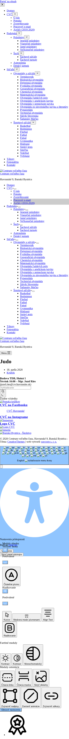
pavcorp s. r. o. (49, 441)
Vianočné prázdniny (30, 215)
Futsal (23, 305)
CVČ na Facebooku (13, 405)
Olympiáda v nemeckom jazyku (37, 272)
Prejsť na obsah (8, 1)
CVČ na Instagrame (14, 417)
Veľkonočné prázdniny (32, 221)
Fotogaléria (13, 329)
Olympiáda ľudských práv (34, 266)
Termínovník (27, 245)
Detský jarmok (21, 236)
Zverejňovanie (21, 197)
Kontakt (11, 332)
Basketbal (25, 293)
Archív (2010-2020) (24, 203)
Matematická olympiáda (32, 263)
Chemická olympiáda (31, 260)
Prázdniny (18, 209)
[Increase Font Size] (5, 550)
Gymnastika (26, 308)
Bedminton (26, 296)
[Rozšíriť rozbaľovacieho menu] (15, 188)
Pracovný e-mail (22, 200)
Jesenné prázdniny (30, 212)
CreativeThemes (16, 441)
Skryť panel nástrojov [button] (11, 554)
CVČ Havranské (15, 411)
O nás (16, 191)
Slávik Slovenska (29, 284)
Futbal (23, 302)
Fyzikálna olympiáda (31, 254)
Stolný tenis (26, 314)
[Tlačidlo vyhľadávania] (3, 393)
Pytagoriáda (26, 278)
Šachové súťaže (28, 227)
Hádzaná (24, 311)
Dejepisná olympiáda (31, 251)
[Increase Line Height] (5, 591)
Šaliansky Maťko (29, 287)
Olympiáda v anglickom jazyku (36, 269)
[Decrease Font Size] (5, 562)
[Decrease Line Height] (5, 603)
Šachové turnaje (28, 230)
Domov (11, 185)
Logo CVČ (7, 423)
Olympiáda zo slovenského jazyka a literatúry (44, 275)
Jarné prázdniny (28, 218)
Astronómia (19, 233)
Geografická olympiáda (32, 257)
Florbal (24, 299)
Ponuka (17, 194)
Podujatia (12, 206)
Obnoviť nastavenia (10, 710)
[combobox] (34, 455)
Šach (16, 224)
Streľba (24, 317)
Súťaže (10, 239)
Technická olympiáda (31, 281)
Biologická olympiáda (31, 248)
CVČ (9, 188)
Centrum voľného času (12, 173)
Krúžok (11, 372)
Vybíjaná (24, 323)
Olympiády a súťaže (24, 242)
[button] (1, 466)
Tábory (10, 326)
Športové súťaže (22, 290)
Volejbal (24, 320)
